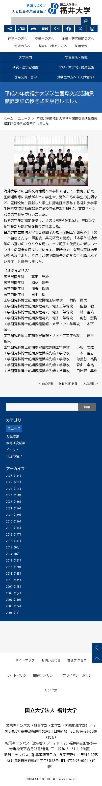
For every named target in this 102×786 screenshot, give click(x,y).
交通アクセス (77, 660)
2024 (9, 488)
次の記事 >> (90, 383)
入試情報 (12, 436)
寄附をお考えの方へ (52, 46)
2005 (9, 612)
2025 (9, 482)
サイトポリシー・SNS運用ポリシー (31, 675)
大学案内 (25, 57)
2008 (9, 593)
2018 (9, 527)
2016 (9, 541)
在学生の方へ (17, 38)
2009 (9, 586)
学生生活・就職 (76, 57)
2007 (9, 599)
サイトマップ (25, 660)
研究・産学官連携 (25, 67)
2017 (9, 534)
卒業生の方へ (44, 38)
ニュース (24, 118)
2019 (9, 521)
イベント (12, 449)
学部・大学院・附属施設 (76, 67)
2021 (9, 508)
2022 (9, 501)
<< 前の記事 (45, 383)
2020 (9, 514)
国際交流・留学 (25, 77)
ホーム (8, 118)
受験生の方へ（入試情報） (76, 77)
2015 (9, 547)
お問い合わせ (51, 660)
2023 (9, 495)
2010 (9, 580)
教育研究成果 (16, 443)
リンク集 (51, 690)
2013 (9, 560)
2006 (9, 606)
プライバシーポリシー (79, 675)
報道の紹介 (14, 456)
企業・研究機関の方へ (78, 38)
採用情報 (81, 46)
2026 (9, 475)
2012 (9, 567)
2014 (9, 554)
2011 (9, 573)
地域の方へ (22, 46)
